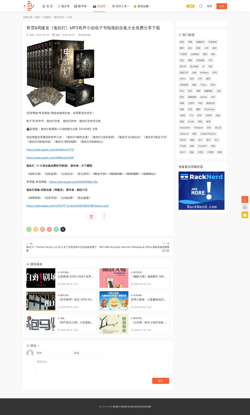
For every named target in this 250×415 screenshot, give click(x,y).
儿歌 (219, 91)
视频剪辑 (192, 97)
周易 (182, 103)
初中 (213, 54)
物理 (208, 78)
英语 (182, 42)
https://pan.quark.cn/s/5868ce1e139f (50, 157)
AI (203, 66)
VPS (211, 60)
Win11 (183, 152)
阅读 (200, 121)
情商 (192, 146)
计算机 (210, 152)
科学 (199, 115)
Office (183, 78)
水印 (213, 97)
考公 (217, 140)
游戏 (182, 109)
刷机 (190, 60)
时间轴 (131, 406)
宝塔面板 (200, 60)
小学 (206, 48)
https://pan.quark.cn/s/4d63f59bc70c (73, 181)
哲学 (182, 97)
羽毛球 (209, 115)
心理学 (191, 103)
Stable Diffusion (208, 133)
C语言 (200, 152)
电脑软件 (200, 42)
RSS (182, 91)
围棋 (192, 140)
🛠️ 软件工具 (119, 6)
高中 (215, 48)
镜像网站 (208, 91)
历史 (182, 60)
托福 (218, 115)
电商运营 (210, 103)
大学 (200, 78)
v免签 (182, 115)
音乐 (209, 127)
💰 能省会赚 (140, 6)
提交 (160, 380)
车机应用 (184, 84)
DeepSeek (185, 127)
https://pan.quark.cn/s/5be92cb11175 (50, 149)
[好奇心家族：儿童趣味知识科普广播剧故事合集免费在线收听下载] (113, 301)
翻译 (198, 109)
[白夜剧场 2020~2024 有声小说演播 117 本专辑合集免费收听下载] (40, 278)
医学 (208, 140)
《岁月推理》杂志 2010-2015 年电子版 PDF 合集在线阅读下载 (75, 299)
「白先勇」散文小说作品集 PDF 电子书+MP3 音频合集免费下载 (148, 322)
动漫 (62, 318)
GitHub (203, 97)
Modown (204, 72)
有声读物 (64, 272)
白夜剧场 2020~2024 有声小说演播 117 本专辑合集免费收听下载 (75, 276)
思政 (192, 152)
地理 (194, 84)
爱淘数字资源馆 (120, 406)
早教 (190, 42)
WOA (213, 84)
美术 (192, 78)
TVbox (203, 84)
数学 (182, 48)
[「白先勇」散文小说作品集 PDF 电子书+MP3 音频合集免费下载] (113, 324)
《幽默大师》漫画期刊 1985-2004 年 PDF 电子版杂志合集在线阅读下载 (148, 276)
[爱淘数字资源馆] (29, 6)
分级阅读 (195, 54)
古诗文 (183, 140)
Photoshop (209, 109)
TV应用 (183, 54)
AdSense (184, 133)
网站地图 (147, 406)
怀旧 (215, 72)
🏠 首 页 (47, 6)
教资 (220, 152)
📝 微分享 (63, 6)
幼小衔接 (194, 66)
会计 (200, 140)
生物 (194, 72)
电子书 (183, 66)
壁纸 (213, 146)
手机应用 (213, 42)
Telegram (198, 127)
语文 (190, 48)
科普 (198, 48)
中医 (200, 103)
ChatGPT (202, 146)
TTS (191, 115)
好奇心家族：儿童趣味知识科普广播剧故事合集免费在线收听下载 (148, 299)
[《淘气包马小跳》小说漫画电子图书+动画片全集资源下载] (40, 324)
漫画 (182, 121)
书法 (210, 66)
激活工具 (184, 72)
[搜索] (201, 6)
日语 (190, 109)
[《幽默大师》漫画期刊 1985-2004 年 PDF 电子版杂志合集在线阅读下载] (113, 278)
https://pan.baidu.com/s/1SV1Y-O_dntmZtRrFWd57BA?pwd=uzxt (67, 205)
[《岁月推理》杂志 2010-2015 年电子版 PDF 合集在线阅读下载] (40, 301)
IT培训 (183, 146)
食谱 (208, 121)
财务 (195, 133)
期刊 (205, 54)
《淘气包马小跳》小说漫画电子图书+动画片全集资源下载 (75, 322)
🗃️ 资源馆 (99, 6)
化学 (190, 91)
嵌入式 (218, 127)
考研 (198, 91)
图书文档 (85, 34)
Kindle (191, 121)
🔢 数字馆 (80, 6)
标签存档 (138, 406)
